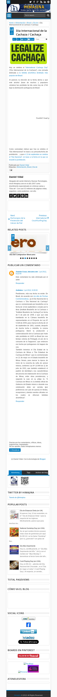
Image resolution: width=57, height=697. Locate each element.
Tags (28, 473)
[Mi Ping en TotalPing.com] (33, 672)
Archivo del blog (42, 473)
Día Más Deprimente (27, 546)
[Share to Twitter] (14, 250)
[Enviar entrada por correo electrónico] (10, 170)
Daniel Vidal (24, 165)
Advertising (15, 473)
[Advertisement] (32, 205)
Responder (20, 283)
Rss (41, 2)
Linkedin (45, 2)
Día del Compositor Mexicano (22, 254)
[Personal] (22, 672)
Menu (8, 2)
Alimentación (21, 167)
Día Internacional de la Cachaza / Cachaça (31, 32)
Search (48, 15)
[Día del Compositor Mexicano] (28, 243)
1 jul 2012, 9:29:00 (31, 290)
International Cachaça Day (36, 67)
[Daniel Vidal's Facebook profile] (28, 626)
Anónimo (19, 290)
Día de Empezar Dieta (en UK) (31, 511)
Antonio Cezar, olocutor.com (27, 272)
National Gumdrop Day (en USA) (32, 528)
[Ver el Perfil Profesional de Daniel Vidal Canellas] (28, 639)
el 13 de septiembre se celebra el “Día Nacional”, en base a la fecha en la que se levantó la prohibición (28, 157)
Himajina (17, 695)
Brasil (29, 167)
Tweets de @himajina (17, 497)
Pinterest (48, 2)
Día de (34, 167)
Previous (47, 248)
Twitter (30, 2)
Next (9, 248)
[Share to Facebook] (11, 250)
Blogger (43, 459)
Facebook (34, 2)
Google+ (37, 2)
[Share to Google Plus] (17, 250)
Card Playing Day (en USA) (30, 561)
